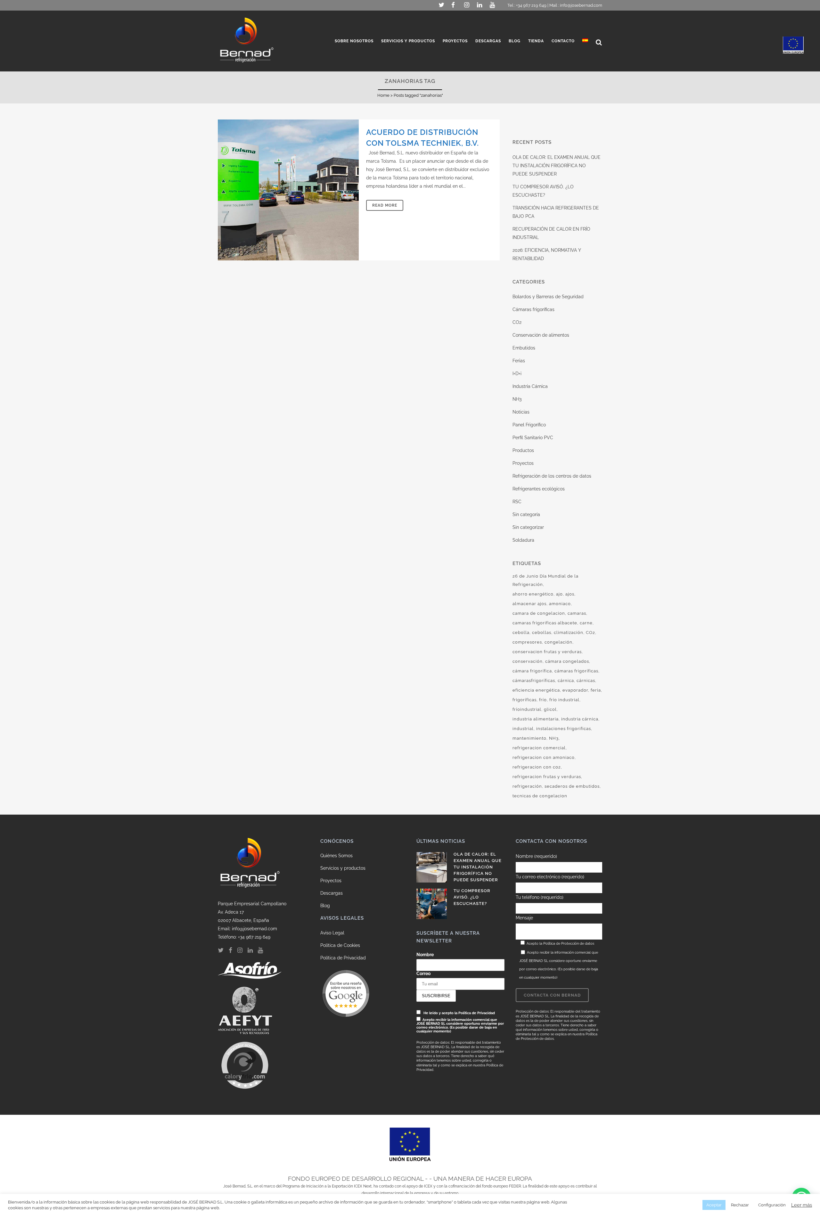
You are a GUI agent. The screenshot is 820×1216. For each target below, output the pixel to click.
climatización (568, 632)
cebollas (541, 632)
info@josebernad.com (581, 5)
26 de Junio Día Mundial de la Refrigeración (545, 580)
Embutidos (523, 347)
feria (596, 690)
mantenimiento (529, 738)
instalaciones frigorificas (563, 728)
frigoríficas (524, 699)
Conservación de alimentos (540, 335)
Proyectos (523, 463)
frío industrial (564, 699)
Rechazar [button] (740, 1205)
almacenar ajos (529, 603)
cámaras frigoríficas (576, 671)
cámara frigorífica (532, 671)
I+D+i (516, 373)
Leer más (801, 1205)
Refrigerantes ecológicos (538, 488)
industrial (523, 728)
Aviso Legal (332, 932)
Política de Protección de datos (568, 943)
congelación (558, 642)
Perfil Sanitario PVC (532, 437)
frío (543, 699)
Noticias (520, 412)
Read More (384, 205)
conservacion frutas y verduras (547, 651)
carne (586, 622)
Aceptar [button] (714, 1205)
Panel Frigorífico (529, 424)
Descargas (331, 893)
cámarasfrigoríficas (533, 680)
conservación (527, 661)
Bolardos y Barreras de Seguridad (548, 296)
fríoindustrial (526, 709)
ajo (559, 594)
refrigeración (527, 786)
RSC (516, 501)
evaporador (575, 690)
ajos (569, 594)
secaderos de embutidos (572, 786)
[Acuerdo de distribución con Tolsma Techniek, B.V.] (288, 189)
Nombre (425, 954)
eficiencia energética (536, 690)
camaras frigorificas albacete (544, 622)
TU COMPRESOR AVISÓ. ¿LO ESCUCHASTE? (472, 897)
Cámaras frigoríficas (533, 309)
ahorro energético (533, 594)
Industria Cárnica (530, 386)
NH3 (516, 399)
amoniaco (560, 603)
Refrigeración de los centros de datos (551, 476)
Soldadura (523, 540)
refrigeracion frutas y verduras (546, 776)
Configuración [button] (772, 1205)
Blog (325, 905)
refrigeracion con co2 (536, 767)
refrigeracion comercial (539, 747)
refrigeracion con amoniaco (543, 757)
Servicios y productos (342, 868)
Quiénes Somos (336, 855)
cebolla (520, 632)
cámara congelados (567, 661)
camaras (577, 613)
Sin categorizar (528, 527)
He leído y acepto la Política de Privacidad (459, 1013)
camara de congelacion (538, 613)
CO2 (516, 322)
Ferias (518, 360)
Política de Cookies (340, 945)
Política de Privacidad (343, 957)
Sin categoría (526, 514)
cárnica (566, 680)
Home (383, 95)
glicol (550, 709)
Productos (523, 450)
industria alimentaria (535, 719)
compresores (527, 642)
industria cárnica (579, 719)
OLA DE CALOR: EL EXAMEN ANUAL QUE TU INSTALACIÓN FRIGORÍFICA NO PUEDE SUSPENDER (556, 166)
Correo (423, 973)
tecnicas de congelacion (539, 795)
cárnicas (586, 680)
